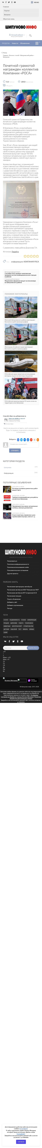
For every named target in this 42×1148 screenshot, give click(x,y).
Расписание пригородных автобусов (19, 586)
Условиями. (34, 695)
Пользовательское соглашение (17, 570)
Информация (8, 473)
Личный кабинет (17, 35)
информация (17, 261)
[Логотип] (21, 27)
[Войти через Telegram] (21, 439)
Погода (9, 608)
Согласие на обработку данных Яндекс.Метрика (17, 697)
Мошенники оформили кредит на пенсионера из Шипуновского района (20, 281)
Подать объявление (14, 599)
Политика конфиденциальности (18, 564)
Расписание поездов (14, 596)
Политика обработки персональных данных (25, 697)
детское (6, 629)
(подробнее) (23, 1129)
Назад (5, 53)
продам (6, 623)
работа (21, 623)
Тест (19, 629)
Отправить (15, 450)
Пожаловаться (12, 561)
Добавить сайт (12, 602)
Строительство (28, 626)
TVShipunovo (29, 623)
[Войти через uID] (18, 439)
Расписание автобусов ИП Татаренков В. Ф (22, 593)
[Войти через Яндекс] (31, 439)
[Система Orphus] (15, 421)
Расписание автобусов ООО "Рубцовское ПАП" (23, 590)
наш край (14, 629)
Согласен (21, 1142)
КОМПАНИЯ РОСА (31, 261)
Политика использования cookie (18, 567)
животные (7, 626)
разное (23, 619)
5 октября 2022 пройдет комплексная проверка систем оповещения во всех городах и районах (20, 274)
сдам (5, 632)
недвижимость (15, 619)
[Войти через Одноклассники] (38, 439)
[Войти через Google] (34, 439)
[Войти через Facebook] (28, 439)
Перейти (15, 252)
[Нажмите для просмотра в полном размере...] (21, 102)
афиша (31, 629)
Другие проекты (12, 573)
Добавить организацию (15, 605)
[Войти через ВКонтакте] (25, 439)
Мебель (25, 629)
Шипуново (7, 467)
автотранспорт (17, 626)
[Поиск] (30, 35)
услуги (6, 619)
